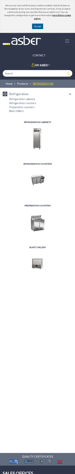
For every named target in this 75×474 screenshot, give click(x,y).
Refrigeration (43, 83)
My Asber (41, 65)
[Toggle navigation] (67, 41)
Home (9, 83)
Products (22, 83)
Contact (39, 55)
